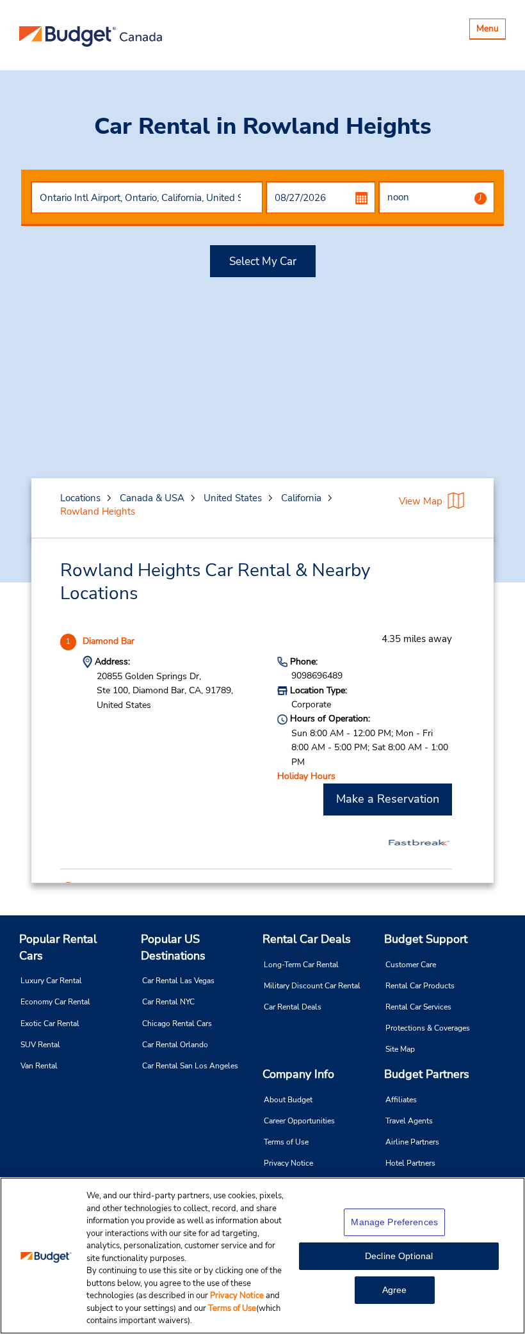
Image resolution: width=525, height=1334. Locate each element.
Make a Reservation (387, 799)
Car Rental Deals (292, 1007)
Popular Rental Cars (58, 947)
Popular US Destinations (173, 947)
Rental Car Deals (306, 939)
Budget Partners (426, 1074)
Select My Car (262, 261)
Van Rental (39, 1066)
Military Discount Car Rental (312, 986)
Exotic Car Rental (49, 1023)
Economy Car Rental (55, 1002)
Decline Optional (399, 1256)
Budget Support (425, 939)
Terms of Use (286, 1142)
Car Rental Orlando (175, 1045)
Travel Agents (409, 1121)
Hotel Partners (410, 1163)
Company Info (298, 1074)
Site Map (400, 1049)
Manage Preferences (394, 1222)
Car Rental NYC (168, 1002)
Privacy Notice (288, 1163)
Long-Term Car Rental (301, 965)
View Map (420, 501)
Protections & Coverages (427, 1028)
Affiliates (401, 1100)
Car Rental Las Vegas (178, 981)
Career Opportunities (299, 1121)
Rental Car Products (420, 986)
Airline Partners (412, 1142)
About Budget (288, 1100)
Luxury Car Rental (51, 981)
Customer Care (410, 965)
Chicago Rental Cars (177, 1023)
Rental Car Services (418, 1007)
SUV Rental (40, 1045)
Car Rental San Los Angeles (190, 1066)
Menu (491, 30)
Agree (394, 1290)
